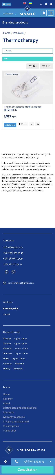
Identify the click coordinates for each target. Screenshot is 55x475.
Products (18, 33)
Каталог (8, 398)
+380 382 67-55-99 (13, 258)
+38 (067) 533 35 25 (13, 247)
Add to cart (10, 125)
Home (6, 33)
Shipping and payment (16, 421)
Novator (27, 14)
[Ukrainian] (30, 3)
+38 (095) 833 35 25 (13, 253)
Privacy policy (11, 426)
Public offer (9, 430)
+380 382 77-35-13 (12, 264)
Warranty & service (14, 417)
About (6, 403)
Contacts (8, 412)
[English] (25, 3)
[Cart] (44, 13)
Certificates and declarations (20, 407)
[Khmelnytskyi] (6, 461)
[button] (23, 124)
